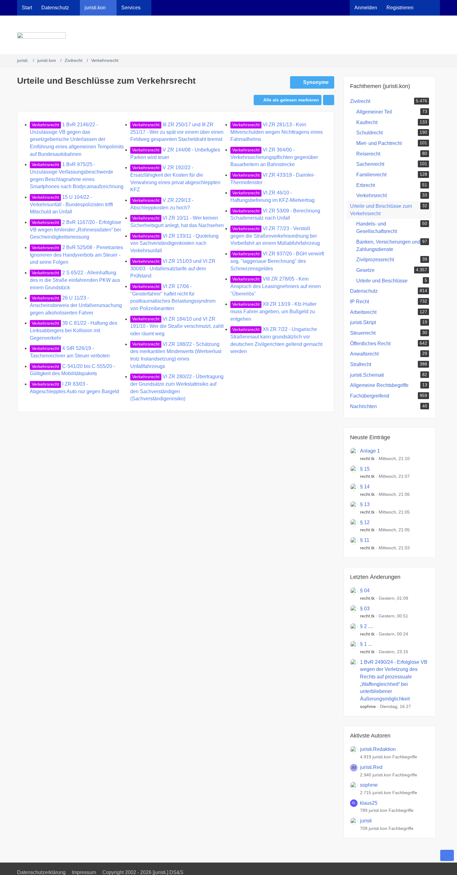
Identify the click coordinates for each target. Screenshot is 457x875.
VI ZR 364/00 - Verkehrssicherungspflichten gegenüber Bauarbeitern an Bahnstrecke (274, 157)
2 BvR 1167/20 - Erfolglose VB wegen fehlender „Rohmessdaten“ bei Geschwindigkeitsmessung (75, 230)
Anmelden (365, 7)
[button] (328, 100)
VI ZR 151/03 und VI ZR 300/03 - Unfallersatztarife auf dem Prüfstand (172, 268)
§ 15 (365, 469)
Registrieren (399, 7)
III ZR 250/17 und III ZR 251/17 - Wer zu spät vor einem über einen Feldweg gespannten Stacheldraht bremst (177, 132)
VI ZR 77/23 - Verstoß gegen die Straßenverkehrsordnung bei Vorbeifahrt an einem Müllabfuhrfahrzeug (275, 236)
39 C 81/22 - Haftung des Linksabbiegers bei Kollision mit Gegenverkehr (73, 330)
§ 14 (365, 486)
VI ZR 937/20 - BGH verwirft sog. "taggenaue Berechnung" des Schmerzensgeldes (277, 261)
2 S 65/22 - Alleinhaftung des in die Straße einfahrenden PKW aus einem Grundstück (75, 280)
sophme (368, 706)
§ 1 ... (366, 644)
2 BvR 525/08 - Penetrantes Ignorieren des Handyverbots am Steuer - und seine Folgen (76, 255)
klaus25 (368, 803)
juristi (366, 820)
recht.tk (367, 458)
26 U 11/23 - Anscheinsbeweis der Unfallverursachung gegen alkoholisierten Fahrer (76, 305)
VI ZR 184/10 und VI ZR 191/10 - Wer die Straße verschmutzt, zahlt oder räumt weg (177, 326)
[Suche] (429, 8)
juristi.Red (371, 767)
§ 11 (364, 540)
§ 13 (365, 504)
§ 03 (365, 608)
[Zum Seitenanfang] (447, 855)
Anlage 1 (370, 451)
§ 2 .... (366, 626)
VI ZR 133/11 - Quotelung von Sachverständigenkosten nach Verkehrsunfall (174, 243)
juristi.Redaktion (378, 749)
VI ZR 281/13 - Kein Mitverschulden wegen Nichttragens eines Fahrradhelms (276, 132)
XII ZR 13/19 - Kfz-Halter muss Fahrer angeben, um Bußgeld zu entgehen (273, 311)
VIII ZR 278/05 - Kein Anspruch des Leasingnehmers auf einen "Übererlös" (275, 286)
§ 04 (365, 590)
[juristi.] (228, 38)
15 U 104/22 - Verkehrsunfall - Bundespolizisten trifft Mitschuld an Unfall (71, 204)
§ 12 (365, 522)
